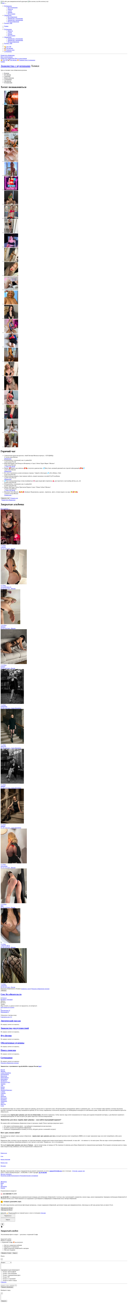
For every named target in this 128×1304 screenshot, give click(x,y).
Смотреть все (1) (6, 1017)
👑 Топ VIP (4, 60)
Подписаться (7, 1215)
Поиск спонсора (8, 1050)
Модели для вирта (6, 1174)
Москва (3, 1071)
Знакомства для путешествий (15, 1028)
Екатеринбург (5, 1074)
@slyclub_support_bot (78, 1171)
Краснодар (4, 1076)
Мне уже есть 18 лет (6, 1208)
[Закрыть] (2, 1224)
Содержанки (31, 60)
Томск (2, 1102)
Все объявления (12, 17)
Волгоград (4, 1098)
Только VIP (6, 1277)
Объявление (7, 458)
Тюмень (3, 1084)
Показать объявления (7, 1287)
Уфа (2, 1085)
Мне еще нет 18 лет (6, 1210)
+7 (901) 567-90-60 (9, 466)
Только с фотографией (9, 1271)
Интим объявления (13, 21)
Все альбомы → (5, 509)
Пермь (3, 1088)
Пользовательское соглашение (29, 1175)
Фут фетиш (6, 1035)
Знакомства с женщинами (15, 20)
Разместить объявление (8, 500)
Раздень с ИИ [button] (8, 23)
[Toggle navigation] (5, 3)
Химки (6, 26)
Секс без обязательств (11, 994)
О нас (2, 1156)
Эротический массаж (11, 1021)
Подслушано (11, 14)
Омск (2, 1095)
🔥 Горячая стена (22, 60)
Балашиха (4, 1099)
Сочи (2, 1105)
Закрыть (8, 1219)
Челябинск (4, 1080)
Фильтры (3, 990)
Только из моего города (10, 1280)
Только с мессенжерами (10, 1273)
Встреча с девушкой (7, 999)
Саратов (3, 1093)
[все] (39, 1066)
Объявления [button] (7, 15)
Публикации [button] (8, 6)
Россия (3, 1069)
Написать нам (4, 1153)
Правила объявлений (5, 1159)
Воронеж (3, 1096)
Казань (3, 1087)
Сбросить (3, 1282)
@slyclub (43, 1213)
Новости (10, 9)
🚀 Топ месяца (12, 60)
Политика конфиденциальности (10, 1175)
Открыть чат (14, 498)
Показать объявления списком (40, 988)
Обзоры (10, 12)
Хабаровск (4, 1101)
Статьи (10, 10)
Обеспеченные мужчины (12, 1043)
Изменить (3, 1301)
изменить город (26, 988)
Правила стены (4, 1162)
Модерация (3, 1165)
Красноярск (4, 1079)
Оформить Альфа (6, 1253)
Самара (3, 1091)
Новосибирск (5, 1077)
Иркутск (3, 1104)
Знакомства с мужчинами (15, 18)
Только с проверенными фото (11, 1275)
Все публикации (13, 7)
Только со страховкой (9, 1278)
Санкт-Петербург (6, 1073)
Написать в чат (5, 498)
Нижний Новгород (6, 1090)
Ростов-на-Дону (5, 1082)
